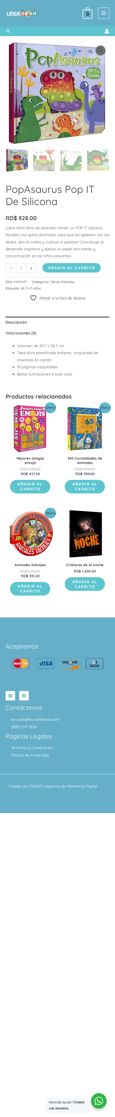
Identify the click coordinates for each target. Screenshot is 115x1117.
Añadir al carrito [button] (30, 486)
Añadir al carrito (71, 267)
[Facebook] (24, 695)
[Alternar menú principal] (103, 13)
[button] (8, 31)
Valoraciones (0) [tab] (21, 333)
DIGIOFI (35, 786)
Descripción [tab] (16, 322)
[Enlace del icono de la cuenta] (106, 31)
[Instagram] (10, 695)
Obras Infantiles (62, 282)
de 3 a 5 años (31, 288)
